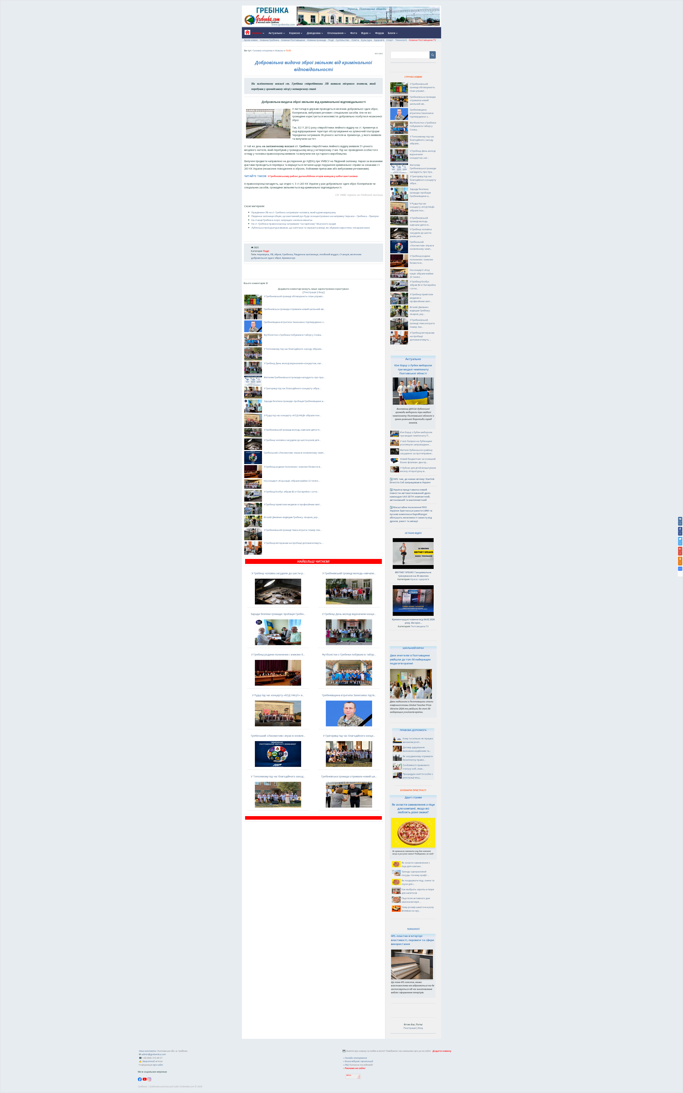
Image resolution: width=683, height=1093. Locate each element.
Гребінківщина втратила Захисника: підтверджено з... (294, 322)
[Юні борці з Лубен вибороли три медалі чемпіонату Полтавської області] (413, 403)
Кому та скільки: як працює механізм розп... (418, 740)
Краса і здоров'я (420, 579)
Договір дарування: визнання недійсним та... (417, 749)
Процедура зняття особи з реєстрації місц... (418, 775)
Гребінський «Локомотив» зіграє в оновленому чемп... (294, 452)
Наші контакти (147, 1050)
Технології (401, 40)
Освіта (355, 40)
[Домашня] (246, 33)
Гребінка (287, 254)
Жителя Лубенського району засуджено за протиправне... (416, 451)
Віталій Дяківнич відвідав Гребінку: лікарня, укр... (291, 517)
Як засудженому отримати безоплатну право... (418, 758)
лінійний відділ (328, 254)
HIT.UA (348, 1075)
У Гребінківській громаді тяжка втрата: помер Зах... (293, 530)
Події (331, 40)
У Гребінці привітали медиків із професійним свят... (292, 504)
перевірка (263, 254)
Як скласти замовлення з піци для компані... (416, 864)
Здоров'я (379, 40)
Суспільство (342, 40)
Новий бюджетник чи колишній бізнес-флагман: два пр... (418, 460)
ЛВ (271, 254)
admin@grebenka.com (153, 1054)
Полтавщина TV (420, 626)
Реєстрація (310, 292)
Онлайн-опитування (356, 1057)
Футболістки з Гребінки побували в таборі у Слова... (293, 334)
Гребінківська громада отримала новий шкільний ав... (294, 309)
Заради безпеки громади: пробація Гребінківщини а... (294, 401)
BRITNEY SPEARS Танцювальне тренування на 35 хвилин (413, 574)
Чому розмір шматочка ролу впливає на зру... (418, 909)
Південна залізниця (306, 254)
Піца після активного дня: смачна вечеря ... (416, 900)
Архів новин (251, 40)
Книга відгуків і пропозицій (359, 1061)
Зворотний (148, 1061)
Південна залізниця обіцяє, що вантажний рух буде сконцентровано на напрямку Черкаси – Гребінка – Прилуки (315, 216)
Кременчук (288, 257)
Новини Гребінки (269, 40)
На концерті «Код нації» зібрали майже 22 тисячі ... (292, 480)
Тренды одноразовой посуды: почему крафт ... (415, 873)
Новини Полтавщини (293, 40)
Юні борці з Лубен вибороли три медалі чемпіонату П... (416, 434)
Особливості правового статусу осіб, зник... (416, 767)
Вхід (321, 292)
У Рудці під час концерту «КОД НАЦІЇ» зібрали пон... (292, 415)
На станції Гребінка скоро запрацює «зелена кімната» (282, 220)
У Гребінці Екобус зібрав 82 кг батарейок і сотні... (291, 491)
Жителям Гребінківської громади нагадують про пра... (294, 377)
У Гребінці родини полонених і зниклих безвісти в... (293, 466)
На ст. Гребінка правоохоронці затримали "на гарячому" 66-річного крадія (293, 223)
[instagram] (149, 1080)
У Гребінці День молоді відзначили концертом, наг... (293, 363)
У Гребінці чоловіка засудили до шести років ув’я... (292, 440)
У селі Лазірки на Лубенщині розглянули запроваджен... (416, 443)
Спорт (389, 40)
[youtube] (144, 1080)
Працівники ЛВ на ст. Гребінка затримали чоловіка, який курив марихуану (293, 212)
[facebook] (140, 1080)
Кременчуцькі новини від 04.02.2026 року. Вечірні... (413, 621)
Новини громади (316, 40)
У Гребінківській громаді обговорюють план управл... (294, 296)
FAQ (347, 1064)
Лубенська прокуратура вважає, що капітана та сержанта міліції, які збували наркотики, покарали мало (310, 227)
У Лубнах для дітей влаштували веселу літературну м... (418, 469)
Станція (344, 254)
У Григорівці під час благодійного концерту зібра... (292, 388)
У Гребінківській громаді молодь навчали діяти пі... (292, 429)
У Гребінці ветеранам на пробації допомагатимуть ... (294, 543)
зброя (277, 254)
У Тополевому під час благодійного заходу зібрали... (293, 348)
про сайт (158, 1064)
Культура (366, 40)
